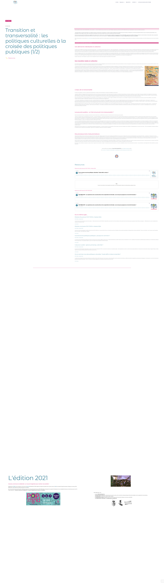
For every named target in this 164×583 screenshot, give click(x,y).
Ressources (122, 2)
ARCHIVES (134, 2)
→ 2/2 (95, 29)
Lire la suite (76, 233)
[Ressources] (6, 58)
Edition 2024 (128, 2)
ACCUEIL (117, 2)
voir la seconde (89, 38)
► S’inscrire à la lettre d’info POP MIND (144, 2)
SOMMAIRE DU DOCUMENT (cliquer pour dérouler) (83, 42)
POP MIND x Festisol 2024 (79, 228)
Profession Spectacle (126, 148)
